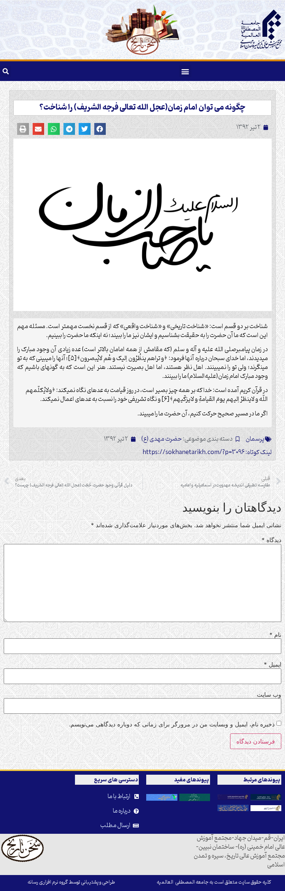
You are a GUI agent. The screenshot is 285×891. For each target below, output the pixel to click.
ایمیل (272, 664)
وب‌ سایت (269, 694)
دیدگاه (271, 540)
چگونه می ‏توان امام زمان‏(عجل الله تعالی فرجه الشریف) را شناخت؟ (142, 108)
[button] (185, 71)
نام (275, 635)
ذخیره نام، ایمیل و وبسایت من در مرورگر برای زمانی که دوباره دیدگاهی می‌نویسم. (172, 724)
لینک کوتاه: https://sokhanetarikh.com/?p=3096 (207, 452)
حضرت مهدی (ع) (161, 439)
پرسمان (255, 439)
